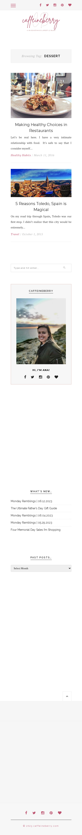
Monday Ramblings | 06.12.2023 (31, 501)
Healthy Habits (21, 155)
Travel (15, 234)
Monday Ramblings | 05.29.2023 (31, 522)
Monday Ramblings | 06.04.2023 (32, 515)
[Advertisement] (41, 437)
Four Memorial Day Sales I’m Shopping (36, 529)
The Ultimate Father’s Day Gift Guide (34, 508)
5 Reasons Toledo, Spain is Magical (41, 206)
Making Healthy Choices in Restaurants (41, 127)
